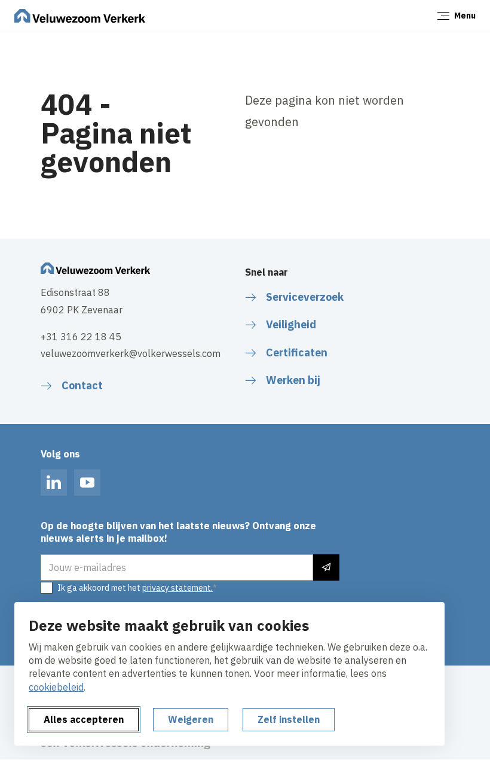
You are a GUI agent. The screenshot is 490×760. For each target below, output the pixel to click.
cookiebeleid (56, 687)
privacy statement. (177, 587)
